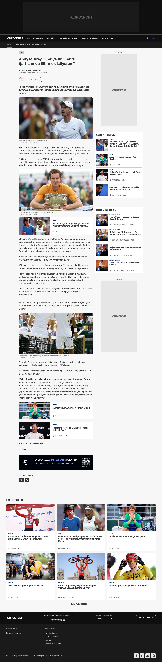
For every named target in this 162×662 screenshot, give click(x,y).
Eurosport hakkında (13, 633)
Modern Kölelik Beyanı (53, 644)
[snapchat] (147, 655)
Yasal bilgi (48, 640)
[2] (55, 619)
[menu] (147, 38)
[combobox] (104, 618)
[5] (64, 619)
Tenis (21, 52)
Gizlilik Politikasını (51, 637)
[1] (52, 619)
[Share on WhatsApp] (27, 480)
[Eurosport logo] (14, 38)
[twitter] (142, 655)
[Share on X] (21, 480)
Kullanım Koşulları (51, 633)
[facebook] (136, 655)
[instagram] (153, 655)
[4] (61, 619)
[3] (58, 619)
